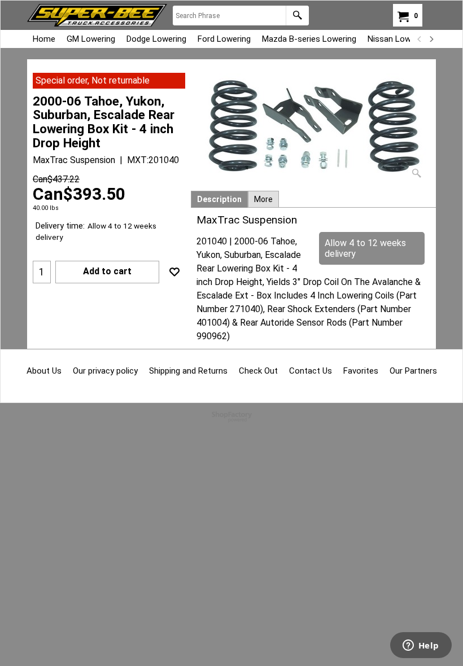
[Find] (297, 15)
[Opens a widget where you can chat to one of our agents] (421, 646)
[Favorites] (174, 272)
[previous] (419, 39)
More (263, 199)
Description (219, 199)
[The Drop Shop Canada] (97, 15)
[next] (431, 39)
